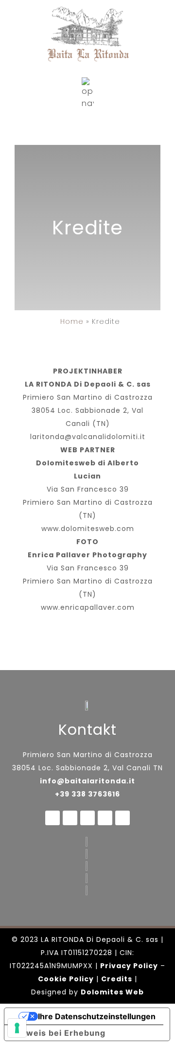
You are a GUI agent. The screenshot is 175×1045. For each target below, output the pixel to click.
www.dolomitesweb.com (87, 528)
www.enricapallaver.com (88, 607)
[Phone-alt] (122, 818)
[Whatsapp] (70, 818)
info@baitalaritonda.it (87, 781)
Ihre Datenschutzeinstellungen (97, 1016)
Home (72, 321)
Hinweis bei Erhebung (58, 1033)
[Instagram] (52, 818)
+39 (63, 794)
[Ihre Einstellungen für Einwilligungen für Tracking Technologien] (17, 1028)
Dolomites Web (112, 992)
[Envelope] (87, 818)
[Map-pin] (105, 818)
